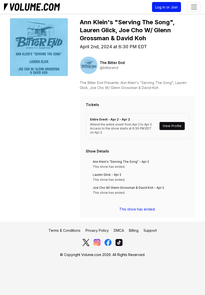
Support (150, 230)
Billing (133, 230)
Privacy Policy (97, 230)
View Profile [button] (172, 126)
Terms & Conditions (64, 230)
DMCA (119, 230)
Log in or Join (166, 7)
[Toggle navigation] (194, 7)
